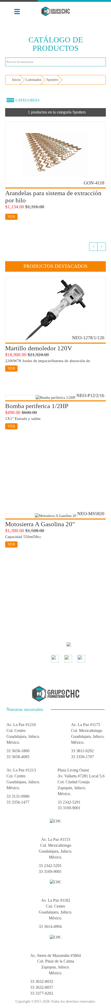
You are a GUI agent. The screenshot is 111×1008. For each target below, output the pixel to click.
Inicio (16, 80)
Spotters (52, 80)
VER (11, 217)
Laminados (34, 80)
